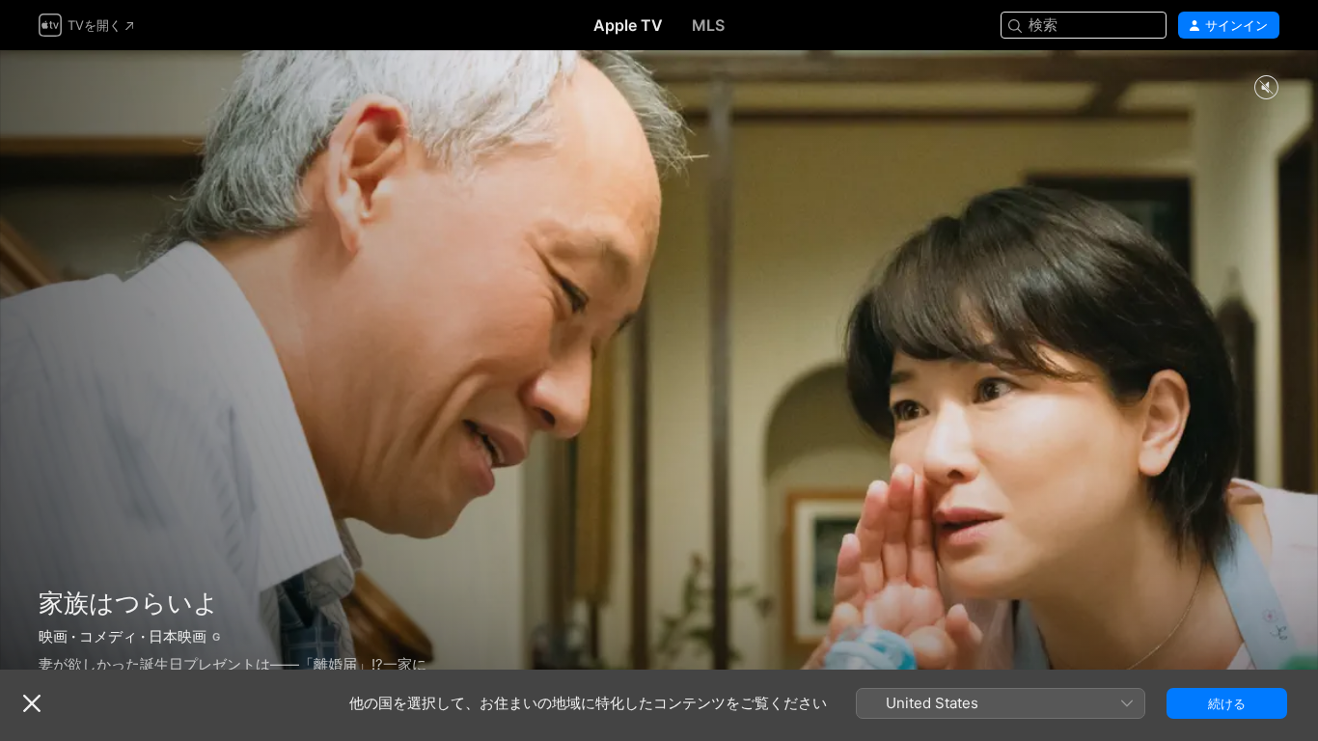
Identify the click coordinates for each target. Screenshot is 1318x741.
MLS (708, 25)
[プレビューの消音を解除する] (1265, 88)
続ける (1227, 703)
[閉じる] (32, 703)
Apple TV (628, 25)
